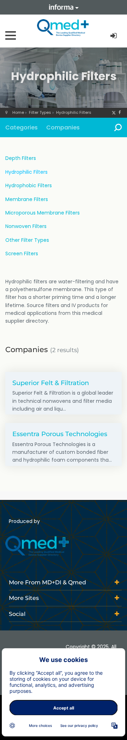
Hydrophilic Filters (73, 112)
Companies (63, 127)
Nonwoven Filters (26, 226)
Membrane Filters (26, 199)
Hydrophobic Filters (28, 185)
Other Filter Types (27, 240)
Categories (21, 127)
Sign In (114, 36)
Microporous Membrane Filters (42, 212)
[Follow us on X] (113, 112)
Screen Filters (21, 253)
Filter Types (40, 112)
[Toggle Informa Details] (63, 7)
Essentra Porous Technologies (59, 434)
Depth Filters (20, 158)
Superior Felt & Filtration (50, 383)
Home (18, 112)
